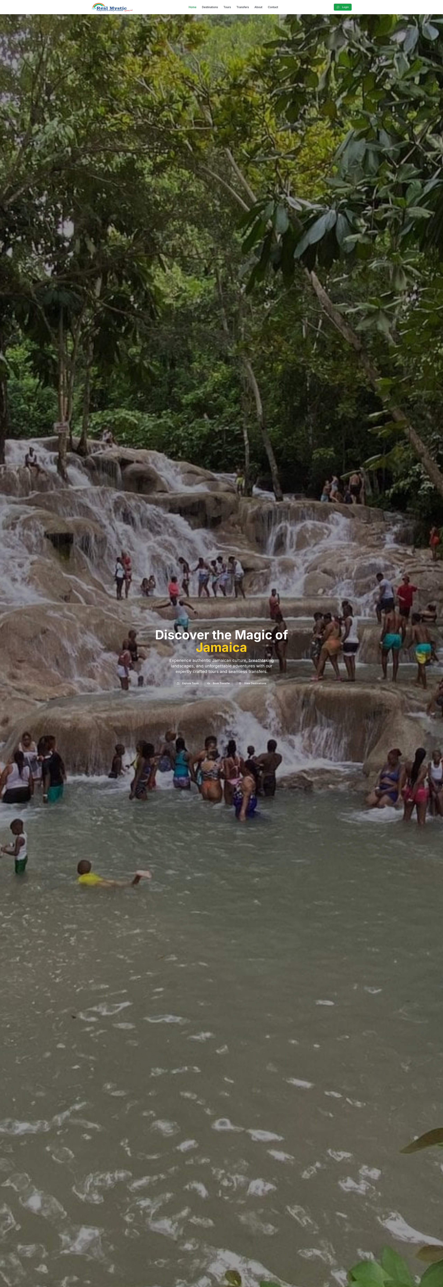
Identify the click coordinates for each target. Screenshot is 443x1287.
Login (345, 7)
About (258, 7)
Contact (273, 7)
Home (192, 7)
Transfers (242, 7)
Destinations (210, 7)
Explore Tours (190, 683)
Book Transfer (221, 683)
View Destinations (255, 683)
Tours (227, 7)
